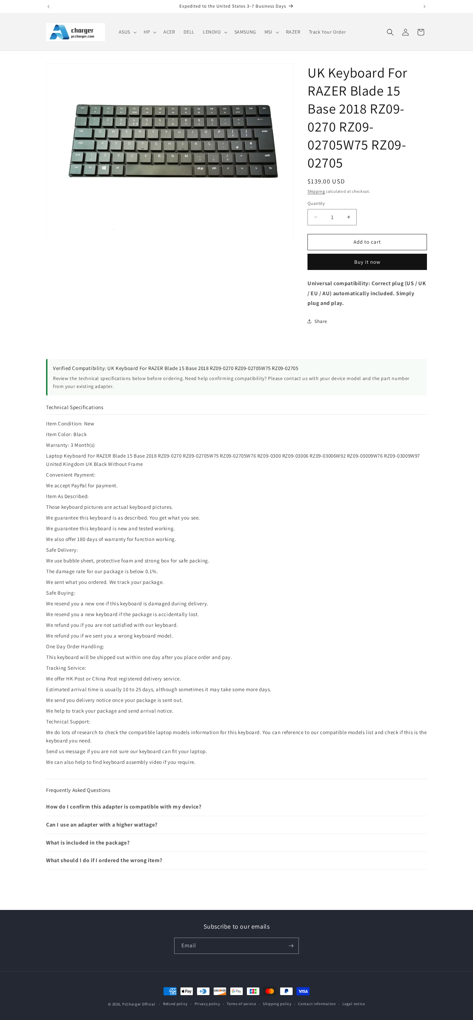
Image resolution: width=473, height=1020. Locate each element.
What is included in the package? (88, 842)
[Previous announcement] (48, 6)
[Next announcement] (424, 6)
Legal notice (353, 1003)
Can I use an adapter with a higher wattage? (102, 824)
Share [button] (320, 321)
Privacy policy (207, 1003)
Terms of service (241, 1003)
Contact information (317, 1003)
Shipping (316, 191)
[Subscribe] (290, 946)
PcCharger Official (138, 1004)
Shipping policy (277, 1003)
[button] (127, 32)
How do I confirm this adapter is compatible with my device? (123, 806)
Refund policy (175, 1003)
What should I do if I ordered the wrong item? (104, 860)
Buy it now (367, 262)
